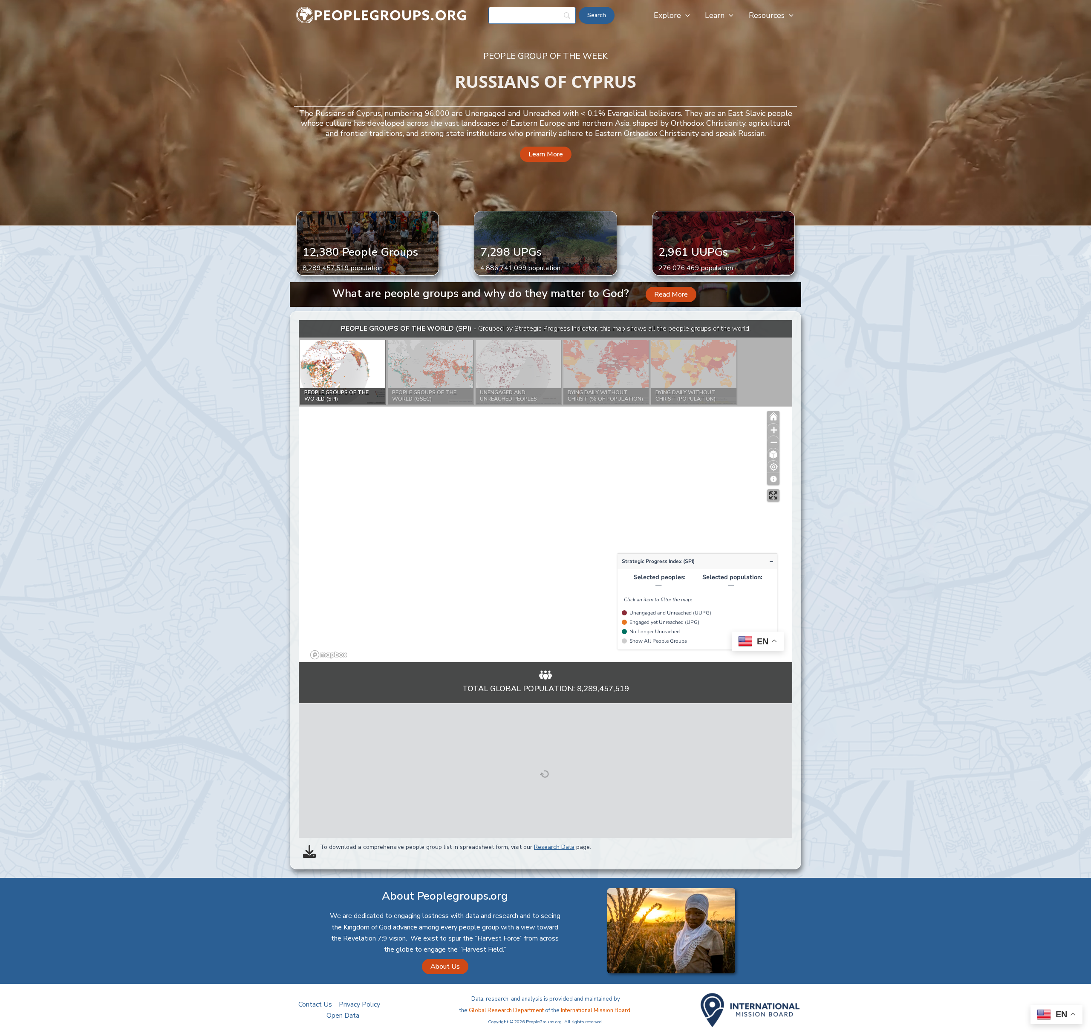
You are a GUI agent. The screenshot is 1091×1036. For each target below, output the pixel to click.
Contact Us (315, 1004)
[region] (545, 491)
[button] (685, 15)
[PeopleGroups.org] (381, 15)
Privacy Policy (359, 1004)
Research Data (554, 847)
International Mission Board (595, 1010)
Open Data (342, 1015)
